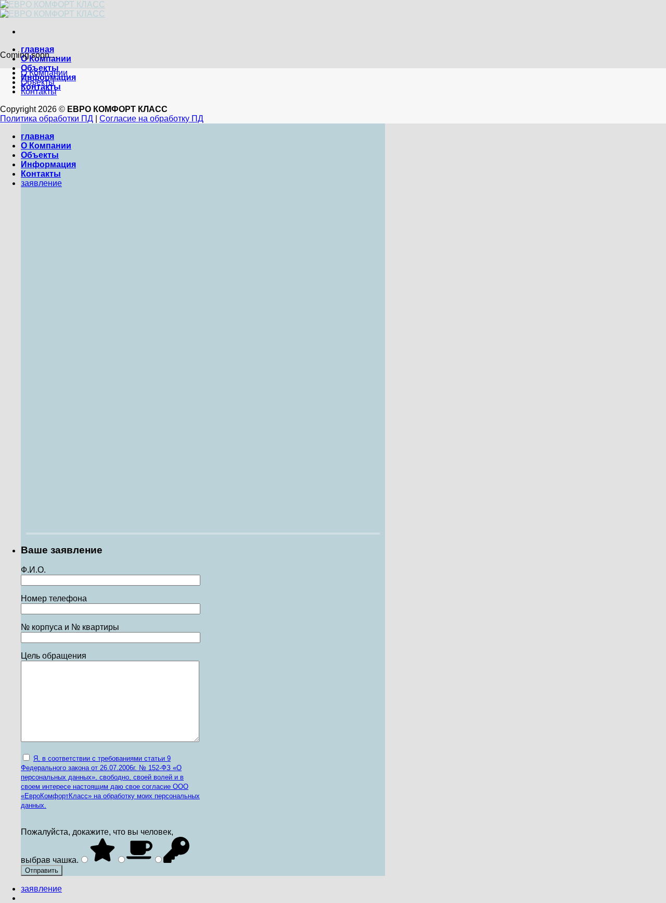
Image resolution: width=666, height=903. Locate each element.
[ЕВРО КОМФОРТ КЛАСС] (52, 9)
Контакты (39, 91)
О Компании (44, 72)
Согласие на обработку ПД (151, 118)
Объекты (38, 82)
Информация (48, 164)
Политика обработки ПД (46, 118)
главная (37, 49)
